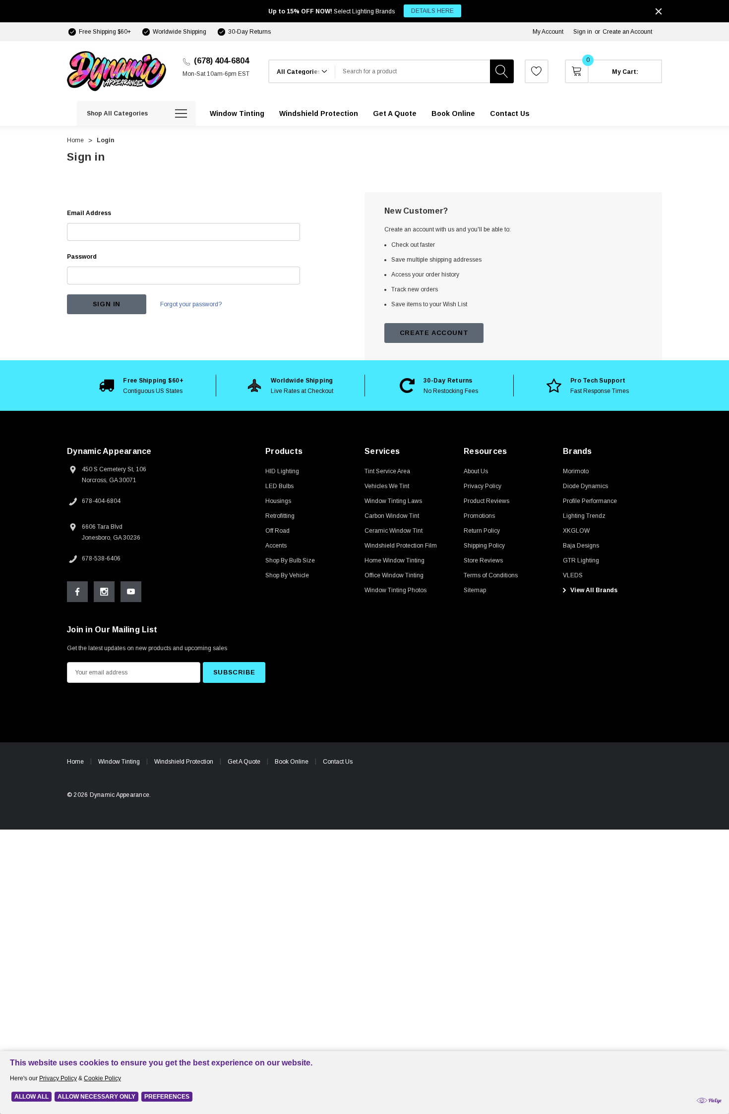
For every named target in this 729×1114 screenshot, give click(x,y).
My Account (548, 31)
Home (75, 761)
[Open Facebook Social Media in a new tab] (77, 591)
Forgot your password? (191, 304)
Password (82, 256)
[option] (141, 385)
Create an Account (627, 31)
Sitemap (475, 590)
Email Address (89, 213)
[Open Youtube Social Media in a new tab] (131, 591)
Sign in (582, 31)
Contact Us (338, 761)
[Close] (658, 11)
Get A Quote (244, 761)
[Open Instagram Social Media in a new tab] (104, 591)
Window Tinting (119, 761)
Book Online (291, 761)
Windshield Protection (183, 761)
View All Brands (593, 590)
